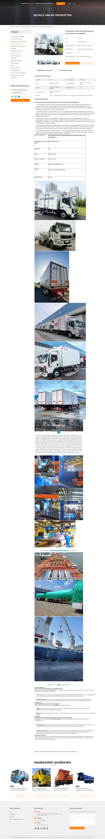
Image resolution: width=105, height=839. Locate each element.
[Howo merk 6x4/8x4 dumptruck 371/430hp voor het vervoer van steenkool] (19, 777)
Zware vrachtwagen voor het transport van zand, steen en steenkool (61, 789)
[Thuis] (11, 3)
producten (12, 814)
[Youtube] (44, 828)
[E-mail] (19, 96)
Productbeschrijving (65, 70)
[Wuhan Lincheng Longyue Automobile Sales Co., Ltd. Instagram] (41, 828)
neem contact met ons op (77, 828)
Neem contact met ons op (47, 3)
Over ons (27, 3)
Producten (33, 3)
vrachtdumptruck (43, 751)
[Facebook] (38, 828)
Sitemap (20, 837)
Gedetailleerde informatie (44, 70)
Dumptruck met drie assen (55, 751)
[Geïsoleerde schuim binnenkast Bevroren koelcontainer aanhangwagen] (48, 44)
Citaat (60, 3)
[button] (12, 780)
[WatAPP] (16, 96)
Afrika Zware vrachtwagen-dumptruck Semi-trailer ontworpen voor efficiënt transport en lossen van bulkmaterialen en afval (85, 789)
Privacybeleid (14, 837)
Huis (23, 3)
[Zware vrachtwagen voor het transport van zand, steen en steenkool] (63, 777)
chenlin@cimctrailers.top (42, 824)
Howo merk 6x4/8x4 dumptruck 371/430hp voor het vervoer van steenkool (18, 789)
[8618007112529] (47, 828)
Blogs (38, 3)
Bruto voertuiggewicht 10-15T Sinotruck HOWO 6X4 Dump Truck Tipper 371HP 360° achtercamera (41, 789)
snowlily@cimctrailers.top (20, 90)
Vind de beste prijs (73, 63)
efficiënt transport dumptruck (70, 751)
